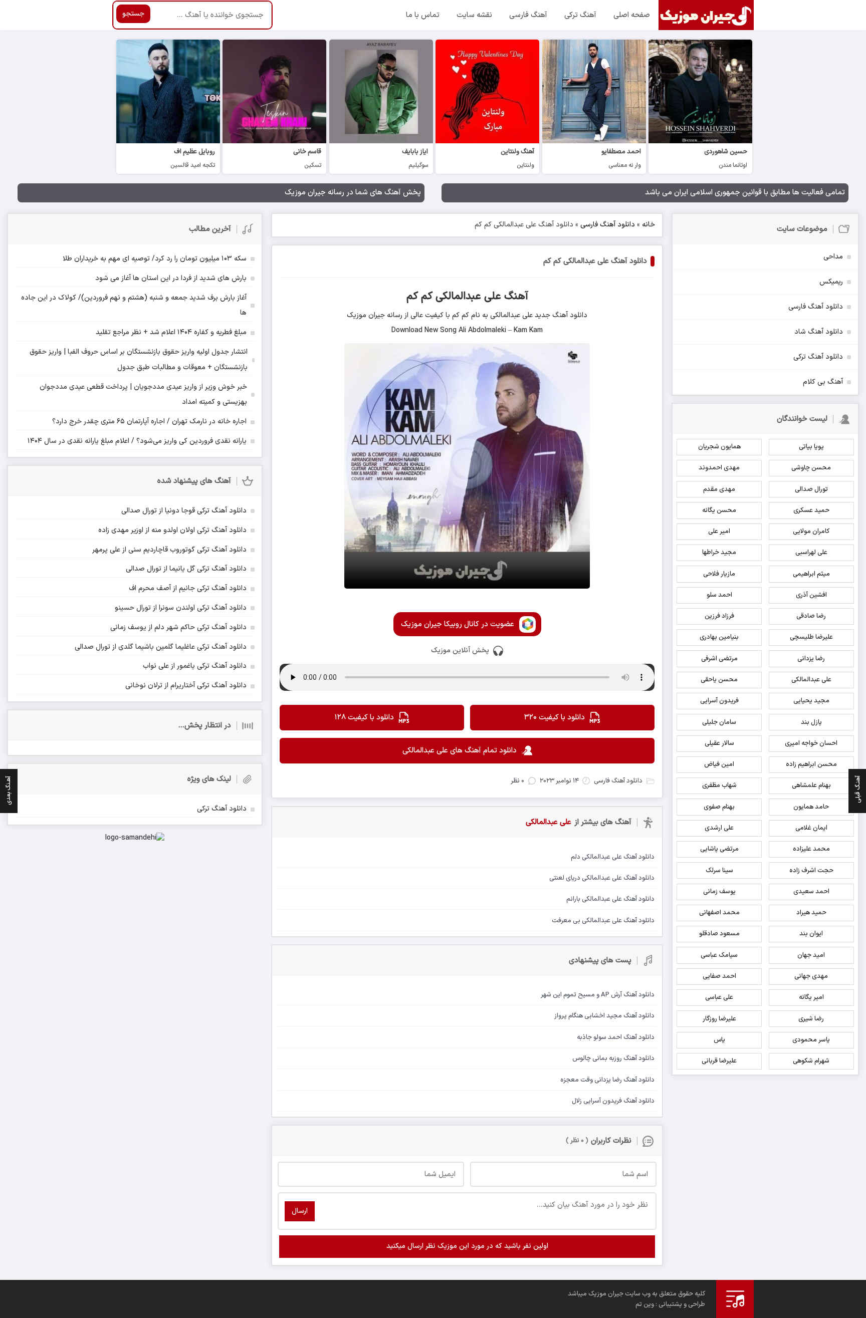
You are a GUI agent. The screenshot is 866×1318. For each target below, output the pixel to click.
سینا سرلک (719, 871)
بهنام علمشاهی (811, 785)
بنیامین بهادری (719, 637)
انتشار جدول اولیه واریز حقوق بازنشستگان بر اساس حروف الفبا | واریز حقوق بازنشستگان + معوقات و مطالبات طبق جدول (139, 360)
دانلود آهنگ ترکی (818, 357)
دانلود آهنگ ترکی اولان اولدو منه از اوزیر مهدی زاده (172, 530)
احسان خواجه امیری (811, 743)
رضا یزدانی (811, 659)
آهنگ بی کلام (823, 382)
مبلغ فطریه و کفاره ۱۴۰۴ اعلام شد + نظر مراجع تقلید (171, 332)
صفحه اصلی (631, 15)
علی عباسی (719, 997)
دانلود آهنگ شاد (818, 332)
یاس (719, 1040)
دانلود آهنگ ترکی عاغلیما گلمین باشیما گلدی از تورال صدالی (161, 647)
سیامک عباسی (719, 955)
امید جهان (811, 955)
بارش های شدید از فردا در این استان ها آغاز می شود (171, 278)
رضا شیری (811, 1019)
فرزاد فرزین (719, 616)
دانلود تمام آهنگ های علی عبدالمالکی (459, 750)
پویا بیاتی (811, 447)
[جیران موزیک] (706, 15)
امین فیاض (719, 764)
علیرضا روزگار (719, 1019)
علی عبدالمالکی (811, 680)
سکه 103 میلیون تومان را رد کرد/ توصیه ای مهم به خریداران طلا (155, 258)
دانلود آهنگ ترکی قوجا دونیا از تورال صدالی (184, 510)
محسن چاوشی (811, 468)
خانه (648, 224)
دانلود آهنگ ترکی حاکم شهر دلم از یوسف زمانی (178, 627)
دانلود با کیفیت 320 (554, 717)
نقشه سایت (474, 15)
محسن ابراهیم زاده (811, 764)
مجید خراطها (719, 553)
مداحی (833, 256)
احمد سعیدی (811, 892)
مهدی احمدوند (719, 468)
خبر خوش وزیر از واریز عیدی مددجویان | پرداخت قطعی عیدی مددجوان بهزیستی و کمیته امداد (143, 395)
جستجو (133, 14)
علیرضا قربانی (719, 1061)
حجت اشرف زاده (811, 871)
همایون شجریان (719, 447)
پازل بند (811, 722)
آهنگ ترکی (580, 15)
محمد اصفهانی (719, 913)
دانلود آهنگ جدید (560, 315)
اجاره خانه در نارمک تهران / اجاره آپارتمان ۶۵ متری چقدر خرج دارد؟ (149, 421)
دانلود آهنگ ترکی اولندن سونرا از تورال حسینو (181, 608)
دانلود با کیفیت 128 (364, 717)
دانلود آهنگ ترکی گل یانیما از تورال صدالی (186, 569)
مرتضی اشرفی (719, 659)
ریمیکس (831, 282)
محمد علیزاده (811, 849)
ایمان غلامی (811, 828)
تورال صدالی (811, 489)
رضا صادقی (811, 616)
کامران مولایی (811, 531)
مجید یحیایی (811, 701)
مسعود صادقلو (719, 934)
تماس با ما (423, 15)
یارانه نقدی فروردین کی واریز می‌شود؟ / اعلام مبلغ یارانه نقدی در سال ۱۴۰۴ (137, 441)
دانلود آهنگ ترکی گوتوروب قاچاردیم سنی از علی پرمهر (169, 550)
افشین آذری (811, 595)
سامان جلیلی (719, 722)
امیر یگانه (811, 997)
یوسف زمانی (719, 892)
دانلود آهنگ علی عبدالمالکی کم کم (595, 261)
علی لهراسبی (811, 553)
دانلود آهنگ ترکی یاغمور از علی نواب (195, 666)
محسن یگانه (719, 510)
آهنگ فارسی (528, 15)
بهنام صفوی (719, 807)
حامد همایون (811, 807)
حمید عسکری (811, 510)
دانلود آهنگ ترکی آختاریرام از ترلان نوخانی (186, 685)
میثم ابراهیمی (811, 574)
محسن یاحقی (719, 680)
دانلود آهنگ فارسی (607, 224)
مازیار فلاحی (719, 574)
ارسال (300, 1211)
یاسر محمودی (811, 1040)
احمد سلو (719, 595)
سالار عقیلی (719, 743)
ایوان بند (811, 934)
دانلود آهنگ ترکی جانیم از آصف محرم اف (188, 588)
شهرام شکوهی (811, 1061)
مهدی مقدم (719, 489)
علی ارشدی (719, 828)
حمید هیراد (811, 913)
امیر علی (719, 531)
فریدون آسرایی (719, 701)
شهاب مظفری (719, 785)
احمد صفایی (719, 976)
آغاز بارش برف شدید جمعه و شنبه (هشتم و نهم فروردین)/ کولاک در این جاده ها (134, 306)
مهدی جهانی (811, 976)
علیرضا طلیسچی (811, 637)
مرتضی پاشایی (719, 849)
